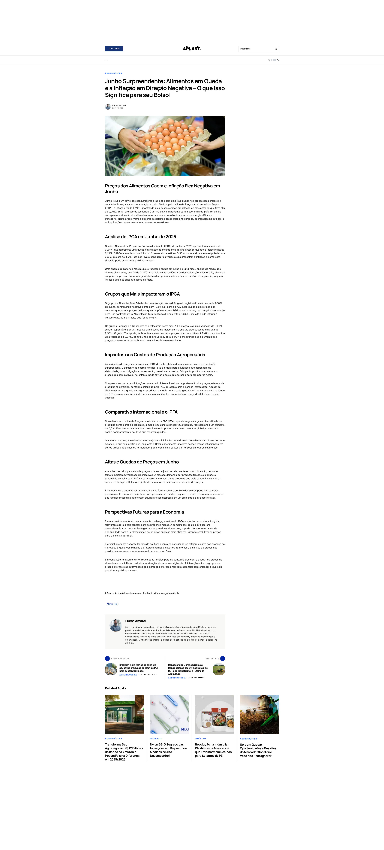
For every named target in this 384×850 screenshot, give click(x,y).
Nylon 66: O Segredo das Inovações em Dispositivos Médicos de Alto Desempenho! (168, 750)
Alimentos (112, 604)
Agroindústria (114, 73)
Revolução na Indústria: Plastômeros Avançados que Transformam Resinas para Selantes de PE (213, 750)
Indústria (200, 738)
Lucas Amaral (119, 105)
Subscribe (114, 48)
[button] (106, 60)
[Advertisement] (192, 21)
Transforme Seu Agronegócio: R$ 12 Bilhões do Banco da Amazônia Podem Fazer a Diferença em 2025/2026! (124, 751)
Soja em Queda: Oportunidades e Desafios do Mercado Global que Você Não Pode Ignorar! (258, 750)
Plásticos (156, 738)
